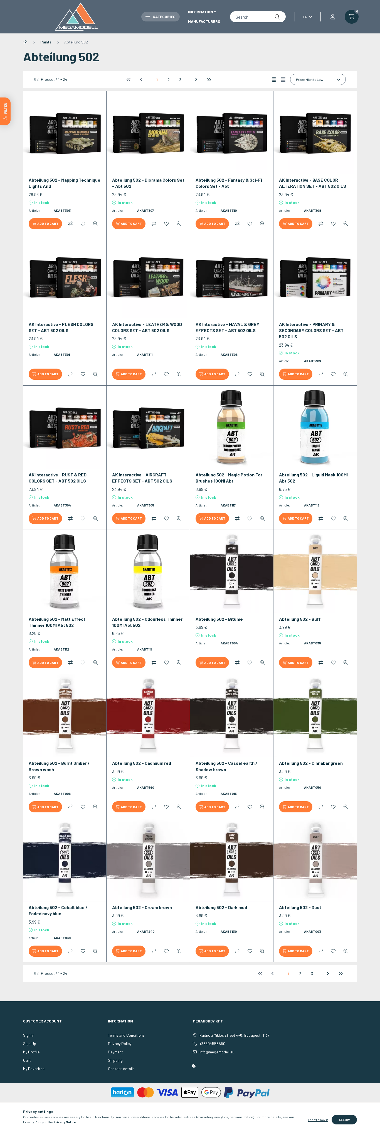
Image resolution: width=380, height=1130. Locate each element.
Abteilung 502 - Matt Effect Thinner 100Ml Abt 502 (57, 622)
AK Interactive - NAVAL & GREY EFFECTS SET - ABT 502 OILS (227, 327)
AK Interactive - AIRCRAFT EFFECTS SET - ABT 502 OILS (142, 477)
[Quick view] (95, 223)
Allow (344, 1120)
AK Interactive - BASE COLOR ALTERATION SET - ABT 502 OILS (312, 183)
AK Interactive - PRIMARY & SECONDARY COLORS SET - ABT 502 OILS (311, 330)
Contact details (121, 1068)
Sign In (28, 1035)
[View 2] (283, 79)
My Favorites (34, 1068)
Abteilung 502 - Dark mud (221, 907)
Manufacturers (204, 21)
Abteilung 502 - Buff (300, 619)
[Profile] (333, 17)
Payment (115, 1051)
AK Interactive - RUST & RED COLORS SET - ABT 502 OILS (58, 477)
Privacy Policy (119, 1043)
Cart (27, 1060)
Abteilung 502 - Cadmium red (141, 763)
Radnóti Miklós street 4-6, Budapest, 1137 (234, 1035)
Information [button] (200, 11)
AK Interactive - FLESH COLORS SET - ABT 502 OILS (61, 327)
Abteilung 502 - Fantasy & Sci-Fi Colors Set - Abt (229, 183)
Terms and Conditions (126, 1035)
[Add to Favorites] (82, 223)
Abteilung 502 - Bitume (219, 619)
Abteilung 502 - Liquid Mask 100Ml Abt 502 (313, 477)
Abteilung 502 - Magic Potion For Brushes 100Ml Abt (229, 477)
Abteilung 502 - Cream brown (142, 907)
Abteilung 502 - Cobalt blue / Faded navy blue (58, 910)
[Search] (277, 17)
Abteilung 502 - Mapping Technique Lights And (64, 183)
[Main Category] (25, 42)
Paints (45, 42)
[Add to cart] (45, 223)
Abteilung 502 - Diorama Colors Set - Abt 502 (148, 183)
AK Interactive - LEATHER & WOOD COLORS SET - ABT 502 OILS (147, 327)
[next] (197, 79)
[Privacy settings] (193, 1065)
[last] (208, 79)
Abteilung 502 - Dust (300, 907)
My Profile (31, 1051)
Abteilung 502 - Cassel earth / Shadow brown (227, 766)
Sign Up (29, 1043)
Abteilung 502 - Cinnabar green (311, 763)
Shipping (115, 1060)
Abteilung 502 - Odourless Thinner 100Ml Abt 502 (147, 622)
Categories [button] (164, 16)
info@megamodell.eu (216, 1051)
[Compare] (70, 223)
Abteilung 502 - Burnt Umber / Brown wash (59, 766)
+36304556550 (212, 1043)
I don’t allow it (318, 1120)
